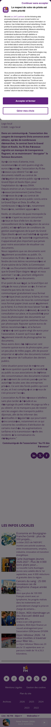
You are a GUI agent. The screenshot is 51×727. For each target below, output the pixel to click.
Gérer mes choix (25, 110)
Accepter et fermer (25, 100)
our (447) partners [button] (18, 16)
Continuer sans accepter (35, 3)
